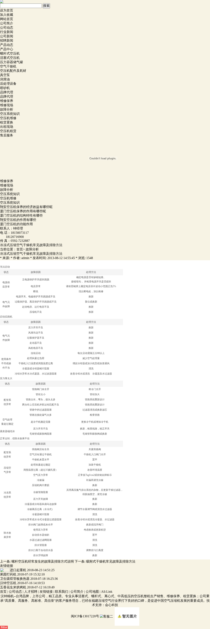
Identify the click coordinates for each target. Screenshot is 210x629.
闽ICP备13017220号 (85, 616)
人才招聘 (30, 591)
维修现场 (6, 105)
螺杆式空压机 (10, 53)
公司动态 (6, 27)
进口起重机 (18, 570)
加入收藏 (6, 14)
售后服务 (6, 135)
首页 (19, 249)
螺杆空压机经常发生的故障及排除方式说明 (42, 561)
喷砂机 (5, 88)
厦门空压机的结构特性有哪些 (21, 215)
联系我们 (61, 591)
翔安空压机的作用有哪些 (18, 219)
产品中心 (6, 49)
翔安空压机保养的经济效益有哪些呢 (26, 207)
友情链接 (46, 591)
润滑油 (5, 79)
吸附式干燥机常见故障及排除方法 (110, 561)
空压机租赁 (8, 131)
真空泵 (5, 75)
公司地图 (92, 591)
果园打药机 (8, 574)
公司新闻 (6, 36)
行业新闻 (6, 32)
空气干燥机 (8, 66)
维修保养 (6, 101)
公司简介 (6, 23)
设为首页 (6, 10)
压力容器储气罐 (11, 62)
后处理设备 (8, 83)
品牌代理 (6, 92)
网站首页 (6, 19)
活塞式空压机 (10, 57)
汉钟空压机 (8, 583)
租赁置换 (6, 122)
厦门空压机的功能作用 (16, 224)
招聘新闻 (6, 40)
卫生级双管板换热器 (15, 578)
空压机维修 (8, 118)
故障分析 (6, 109)
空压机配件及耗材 (13, 70)
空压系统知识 (10, 113)
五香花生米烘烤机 (13, 587)
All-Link (106, 591)
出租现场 (6, 126)
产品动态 (6, 45)
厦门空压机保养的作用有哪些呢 (23, 211)
